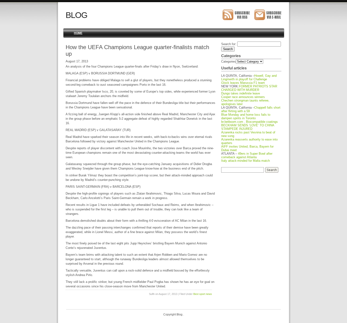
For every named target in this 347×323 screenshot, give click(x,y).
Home (78, 33)
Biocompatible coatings (262, 121)
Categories (228, 61)
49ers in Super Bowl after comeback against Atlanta (246, 155)
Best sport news (202, 294)
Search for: (228, 44)
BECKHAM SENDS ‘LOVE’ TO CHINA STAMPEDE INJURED (247, 127)
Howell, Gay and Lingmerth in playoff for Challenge (249, 77)
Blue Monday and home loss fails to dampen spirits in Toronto (245, 116)
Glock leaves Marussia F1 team (243, 83)
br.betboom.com (232, 121)
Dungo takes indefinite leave (240, 93)
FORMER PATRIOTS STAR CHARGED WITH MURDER (249, 88)
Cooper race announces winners (243, 97)
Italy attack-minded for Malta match (245, 160)
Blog (76, 15)
